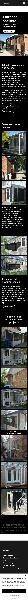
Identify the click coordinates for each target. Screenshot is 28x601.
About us (6, 550)
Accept (14, 591)
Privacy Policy (17, 599)
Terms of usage (8, 563)
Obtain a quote (8, 31)
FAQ (4, 560)
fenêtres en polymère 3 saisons (15, 98)
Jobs (4, 553)
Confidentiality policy (10, 565)
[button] (25, 575)
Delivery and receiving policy (12, 568)
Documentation (8, 555)
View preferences (14, 595)
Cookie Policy (11, 599)
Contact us (5, 532)
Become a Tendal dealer (11, 558)
